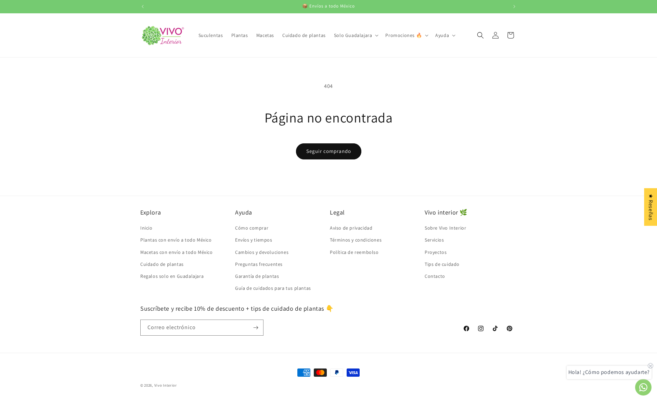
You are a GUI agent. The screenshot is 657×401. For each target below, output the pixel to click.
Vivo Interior (165, 385)
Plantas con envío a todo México (176, 240)
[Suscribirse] (255, 328)
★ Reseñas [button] (650, 207)
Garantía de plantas (257, 276)
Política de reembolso (354, 252)
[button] (356, 35)
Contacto (435, 276)
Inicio (146, 228)
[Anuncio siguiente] (514, 6)
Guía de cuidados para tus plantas (273, 288)
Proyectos (436, 252)
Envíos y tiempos (253, 240)
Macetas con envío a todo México (176, 252)
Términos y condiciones (356, 240)
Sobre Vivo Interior (445, 228)
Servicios (434, 240)
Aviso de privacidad (351, 228)
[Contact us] (643, 387)
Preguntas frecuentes (259, 264)
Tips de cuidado (442, 264)
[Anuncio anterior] (142, 6)
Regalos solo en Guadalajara (172, 276)
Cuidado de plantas (162, 264)
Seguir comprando (328, 151)
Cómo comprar (251, 228)
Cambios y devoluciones (261, 252)
